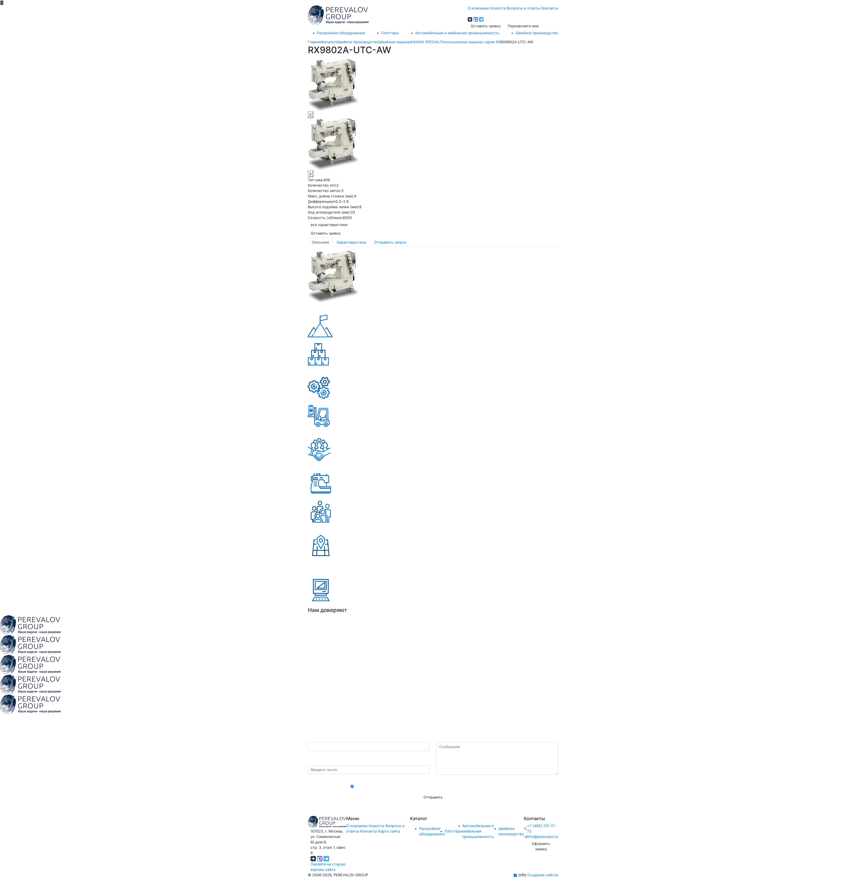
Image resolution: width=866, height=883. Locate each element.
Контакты (368, 831)
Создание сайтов (542, 875)
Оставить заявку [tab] (326, 233)
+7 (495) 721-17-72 (541, 828)
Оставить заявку (486, 26)
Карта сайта (389, 831)
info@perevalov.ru (542, 836)
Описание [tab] (320, 242)
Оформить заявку (541, 846)
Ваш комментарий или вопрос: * (465, 738)
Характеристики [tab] (351, 242)
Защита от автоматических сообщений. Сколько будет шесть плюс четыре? (369, 758)
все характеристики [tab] (329, 224)
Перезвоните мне (523, 26)
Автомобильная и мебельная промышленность (478, 831)
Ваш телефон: (321, 738)
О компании (357, 826)
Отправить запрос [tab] (390, 242)
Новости (376, 826)
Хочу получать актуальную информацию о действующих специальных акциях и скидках (435, 786)
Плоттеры (453, 831)
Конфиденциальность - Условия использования (433, 778)
